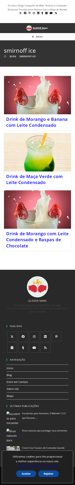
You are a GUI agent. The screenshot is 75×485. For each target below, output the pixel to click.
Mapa (10, 396)
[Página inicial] (5, 56)
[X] (12, 336)
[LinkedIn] (45, 336)
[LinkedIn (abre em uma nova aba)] (38, 13)
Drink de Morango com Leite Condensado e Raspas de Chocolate (37, 240)
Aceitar (26, 473)
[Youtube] (34, 348)
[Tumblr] (23, 348)
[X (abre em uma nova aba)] (20, 13)
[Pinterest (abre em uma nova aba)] (29, 13)
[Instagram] (34, 336)
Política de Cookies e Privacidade (37, 466)
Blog (9, 375)
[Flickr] (12, 348)
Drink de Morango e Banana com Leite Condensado (37, 122)
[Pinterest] (57, 336)
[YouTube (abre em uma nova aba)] (51, 13)
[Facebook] (23, 336)
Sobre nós (13, 389)
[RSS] (45, 348)
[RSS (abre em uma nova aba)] (55, 13)
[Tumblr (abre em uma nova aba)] (42, 13)
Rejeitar (48, 473)
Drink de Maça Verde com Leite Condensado (34, 179)
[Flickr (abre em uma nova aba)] (46, 13)
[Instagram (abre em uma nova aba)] (34, 13)
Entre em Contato (17, 382)
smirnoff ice (27, 56)
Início (10, 368)
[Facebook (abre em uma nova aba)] (25, 13)
